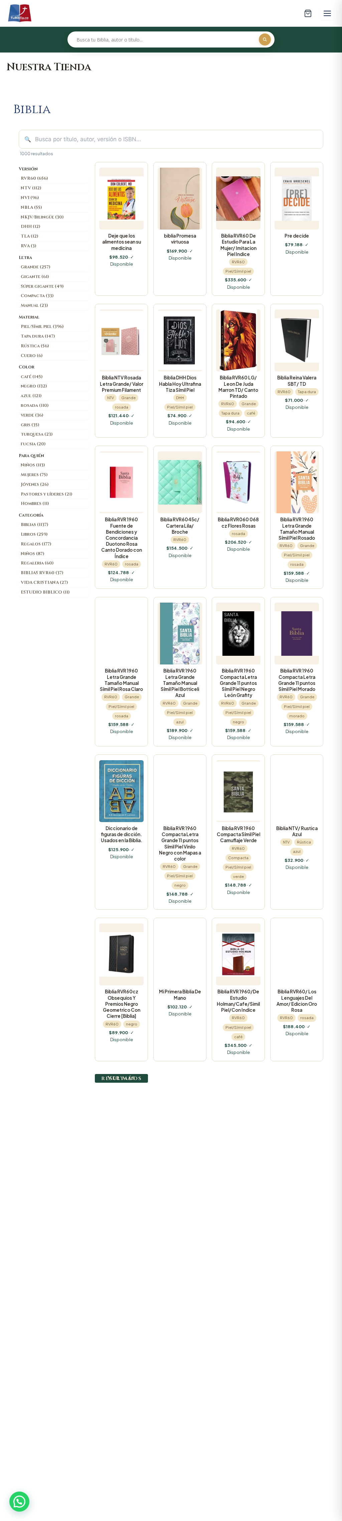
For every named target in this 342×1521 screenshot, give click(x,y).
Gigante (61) (35, 277)
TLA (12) (29, 236)
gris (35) (30, 425)
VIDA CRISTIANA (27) (44, 582)
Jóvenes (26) (35, 484)
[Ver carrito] (308, 13)
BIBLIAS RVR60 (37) (42, 573)
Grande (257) (35, 267)
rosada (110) (35, 405)
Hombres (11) (35, 504)
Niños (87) (32, 554)
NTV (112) (31, 188)
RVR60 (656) (34, 178)
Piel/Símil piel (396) (42, 327)
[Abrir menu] (327, 13)
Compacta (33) (37, 296)
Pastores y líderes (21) (46, 494)
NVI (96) (30, 198)
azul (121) (31, 396)
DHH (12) (30, 226)
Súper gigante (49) (42, 286)
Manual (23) (34, 305)
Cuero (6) (32, 356)
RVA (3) (28, 246)
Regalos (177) (36, 544)
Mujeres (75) (34, 475)
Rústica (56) (35, 346)
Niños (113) (33, 465)
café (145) (32, 377)
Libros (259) (34, 534)
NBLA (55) (31, 207)
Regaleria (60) (37, 563)
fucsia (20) (33, 444)
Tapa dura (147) (38, 336)
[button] (19, 1502)
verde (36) (32, 415)
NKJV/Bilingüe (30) (42, 217)
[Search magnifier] (265, 39)
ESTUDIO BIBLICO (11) (45, 592)
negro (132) (34, 386)
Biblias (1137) (34, 525)
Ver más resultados (121, 1078)
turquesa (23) (37, 434)
